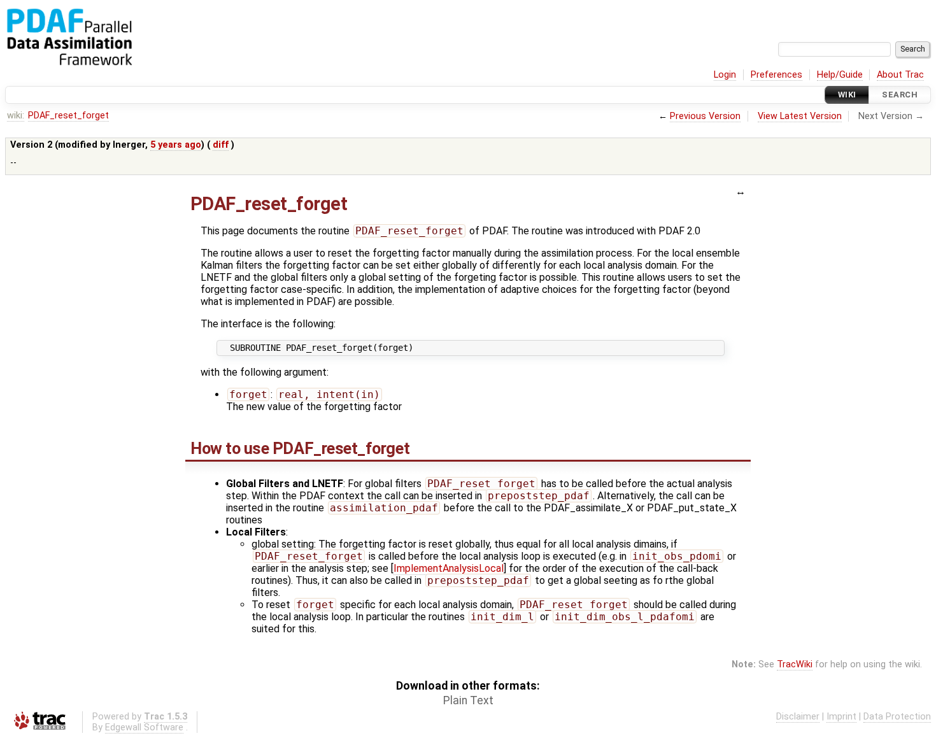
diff (221, 144)
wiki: (15, 115)
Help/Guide (840, 74)
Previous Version (705, 116)
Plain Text (468, 700)
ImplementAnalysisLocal (449, 568)
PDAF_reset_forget (68, 115)
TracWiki (794, 664)
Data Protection (897, 716)
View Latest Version (800, 116)
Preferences (776, 74)
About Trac (900, 74)
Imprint (841, 716)
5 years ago (175, 144)
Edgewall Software (144, 727)
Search (900, 94)
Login (725, 74)
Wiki (847, 94)
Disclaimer (797, 716)
